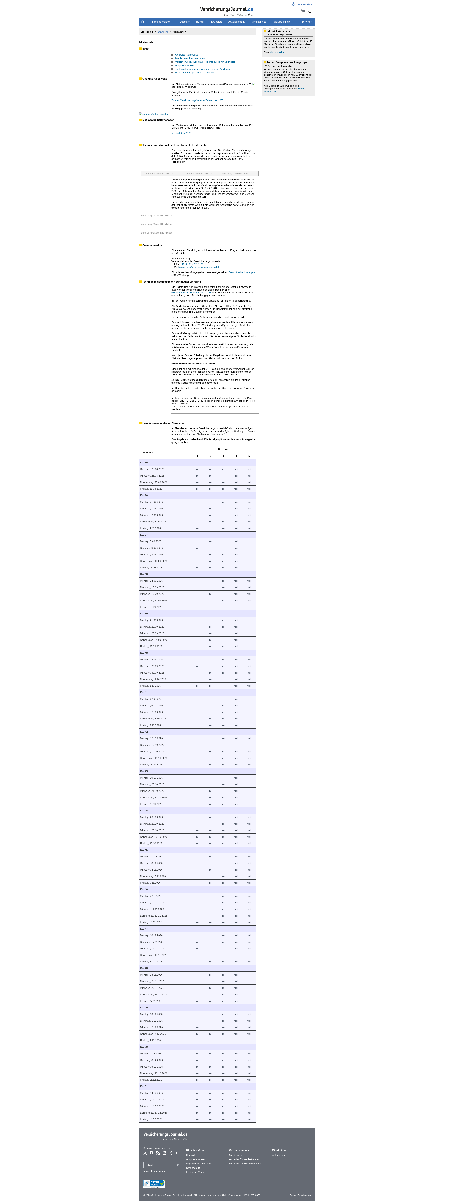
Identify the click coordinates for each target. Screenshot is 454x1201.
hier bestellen (277, 52)
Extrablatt (216, 21)
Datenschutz (193, 1167)
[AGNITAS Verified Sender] (162, 1184)
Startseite (163, 31)
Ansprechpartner (184, 65)
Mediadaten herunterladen (190, 58)
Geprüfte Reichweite (186, 54)
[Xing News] (177, 1153)
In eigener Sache (195, 1172)
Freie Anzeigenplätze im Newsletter (195, 72)
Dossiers (185, 21)
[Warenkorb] (303, 11)
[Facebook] (151, 1153)
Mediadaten (235, 1155)
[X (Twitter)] (145, 1153)
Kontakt (190, 1155)
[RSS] (158, 1153)
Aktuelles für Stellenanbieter (245, 1163)
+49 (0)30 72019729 (191, 264)
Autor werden (279, 1155)
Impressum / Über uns (198, 1163)
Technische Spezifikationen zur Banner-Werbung (202, 68)
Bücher (200, 21)
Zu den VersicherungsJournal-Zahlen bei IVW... (198, 100)
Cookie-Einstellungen (300, 1195)
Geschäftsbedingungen (242, 272)
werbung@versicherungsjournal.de (191, 292)
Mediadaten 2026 (181, 133)
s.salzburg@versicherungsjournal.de (199, 267)
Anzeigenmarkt (236, 21)
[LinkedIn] (164, 1153)
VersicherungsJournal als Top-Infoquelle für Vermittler (205, 61)
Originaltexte (259, 21)
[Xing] (171, 1153)
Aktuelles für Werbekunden (244, 1159)
